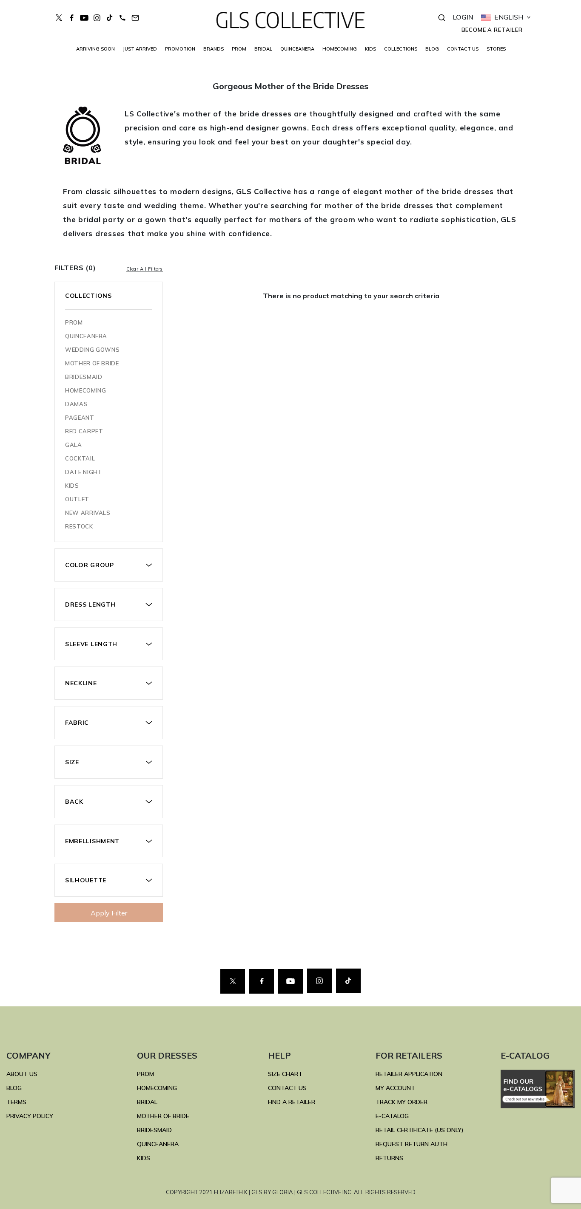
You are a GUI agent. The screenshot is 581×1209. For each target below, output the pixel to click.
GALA (73, 444)
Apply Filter (109, 913)
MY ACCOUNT (395, 1088)
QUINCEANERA (297, 49)
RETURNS (389, 1158)
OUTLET (77, 499)
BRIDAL (147, 1102)
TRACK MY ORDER (401, 1102)
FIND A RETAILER (291, 1102)
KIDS (370, 49)
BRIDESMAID (84, 376)
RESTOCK (79, 526)
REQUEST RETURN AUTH (411, 1144)
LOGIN (463, 17)
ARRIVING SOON (95, 49)
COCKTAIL (80, 458)
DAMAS (76, 404)
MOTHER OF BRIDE (92, 363)
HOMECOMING (339, 49)
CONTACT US (462, 49)
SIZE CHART (285, 1074)
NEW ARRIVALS (88, 512)
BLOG (432, 49)
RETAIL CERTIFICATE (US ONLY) (420, 1130)
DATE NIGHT (84, 472)
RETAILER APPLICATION (409, 1074)
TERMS (16, 1102)
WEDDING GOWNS (92, 349)
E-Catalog (392, 1116)
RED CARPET (84, 431)
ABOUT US (21, 1074)
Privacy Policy (29, 1116)
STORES (496, 49)
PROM (239, 49)
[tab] (108, 565)
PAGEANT (79, 417)
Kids (72, 485)
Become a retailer (492, 29)
